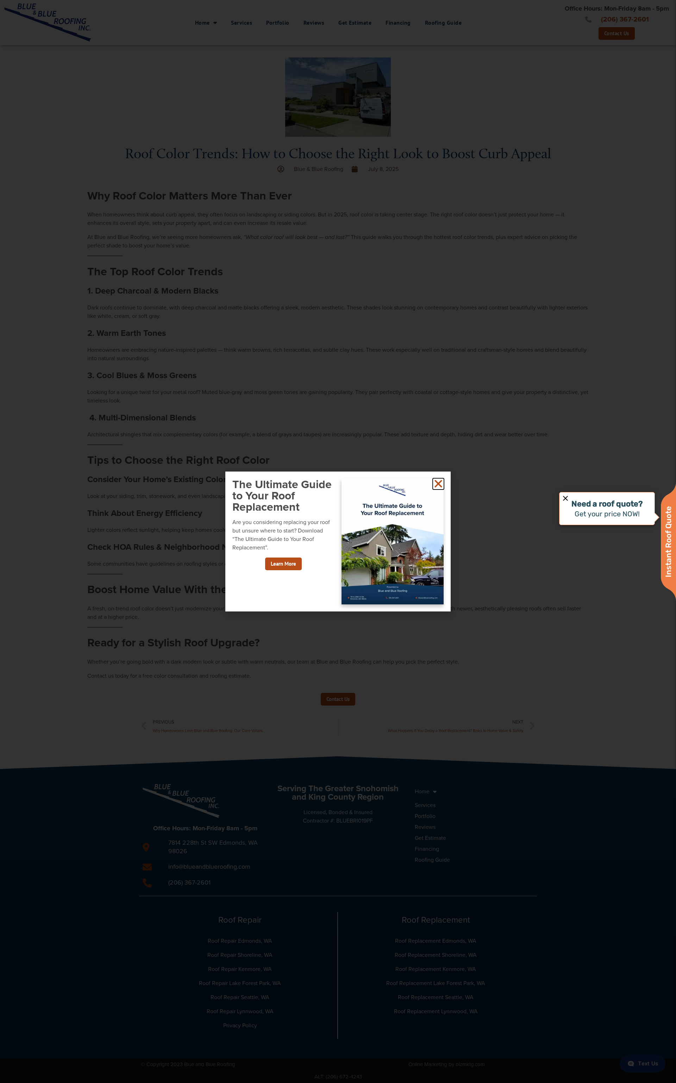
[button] (438, 484)
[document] (338, 541)
